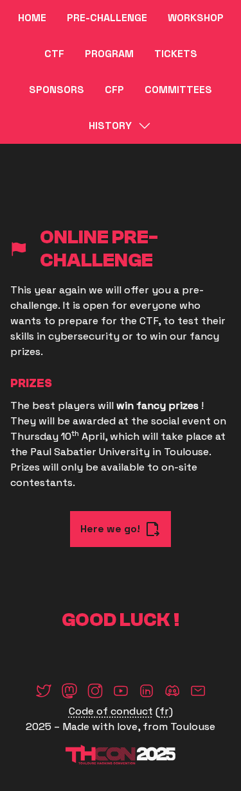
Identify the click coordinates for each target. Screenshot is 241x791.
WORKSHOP (196, 17)
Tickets (175, 53)
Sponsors (56, 89)
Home (32, 17)
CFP (114, 89)
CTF (54, 53)
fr (164, 711)
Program (109, 53)
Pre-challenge (107, 17)
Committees (178, 89)
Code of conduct (111, 711)
